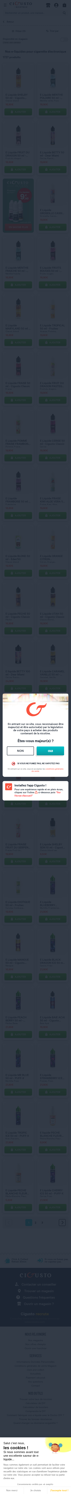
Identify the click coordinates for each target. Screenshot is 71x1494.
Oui (50, 751)
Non (20, 751)
